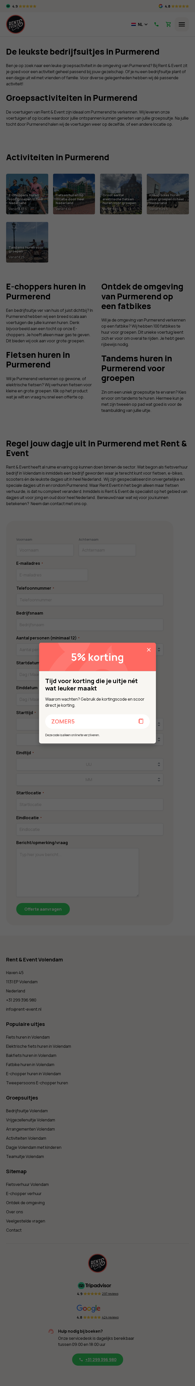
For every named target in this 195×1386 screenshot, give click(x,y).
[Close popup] (149, 650)
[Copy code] (141, 721)
